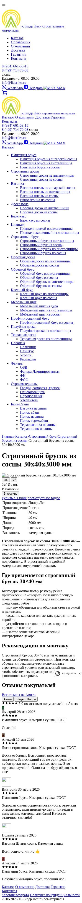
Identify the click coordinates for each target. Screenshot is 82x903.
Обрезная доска (23, 257)
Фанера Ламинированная (39, 371)
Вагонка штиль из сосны (39, 196)
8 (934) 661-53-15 (15, 66)
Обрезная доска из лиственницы (45, 261)
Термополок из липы (36, 429)
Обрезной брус (22, 269)
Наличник (28, 347)
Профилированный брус (30, 318)
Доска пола (19, 204)
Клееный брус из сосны (38, 298)
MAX (60, 88)
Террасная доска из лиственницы (46, 339)
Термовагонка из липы (38, 425)
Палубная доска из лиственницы (45, 331)
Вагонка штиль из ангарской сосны (47, 188)
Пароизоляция (31, 396)
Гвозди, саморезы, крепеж (40, 388)
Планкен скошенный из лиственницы (49, 232)
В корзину (10, 493)
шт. (6, 479)
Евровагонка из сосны (37, 200)
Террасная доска (23, 335)
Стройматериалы (24, 384)
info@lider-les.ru (14, 82)
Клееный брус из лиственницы (44, 294)
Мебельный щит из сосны (40, 314)
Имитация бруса (23, 155)
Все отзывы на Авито (19, 695)
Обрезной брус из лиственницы (45, 273)
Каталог (17, 38)
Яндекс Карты (26, 699)
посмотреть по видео (44, 498)
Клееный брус (22, 290)
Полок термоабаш (34, 420)
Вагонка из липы (33, 408)
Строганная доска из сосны (41, 179)
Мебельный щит (23, 302)
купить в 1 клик (14, 498)
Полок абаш (29, 412)
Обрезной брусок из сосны (41, 286)
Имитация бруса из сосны (40, 167)
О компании (20, 46)
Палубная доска (23, 326)
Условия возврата (15, 895)
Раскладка (28, 359)
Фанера (17, 363)
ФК (23, 375)
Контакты (18, 58)
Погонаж (18, 343)
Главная (8, 436)
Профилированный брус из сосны (46, 322)
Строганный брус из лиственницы (47, 241)
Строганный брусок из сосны (43, 253)
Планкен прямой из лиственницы (46, 228)
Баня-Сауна (20, 404)
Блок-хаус (18, 216)
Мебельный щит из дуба (39, 306)
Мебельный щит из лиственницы (46, 310)
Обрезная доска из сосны (39, 265)
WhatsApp (15, 88)
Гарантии (18, 54)
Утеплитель (29, 400)
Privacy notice (69, 673)
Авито (8, 699)
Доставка (18, 50)
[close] (80, 673)
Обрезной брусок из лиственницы (46, 282)
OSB (23, 367)
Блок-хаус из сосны (35, 220)
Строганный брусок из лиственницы (49, 249)
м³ (14, 479)
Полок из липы (32, 416)
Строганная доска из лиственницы (47, 175)
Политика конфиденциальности (55, 895)
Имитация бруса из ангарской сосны (48, 159)
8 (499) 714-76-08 (15, 70)
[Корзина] (4, 94)
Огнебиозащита (32, 392)
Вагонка (17, 183)
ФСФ (24, 380)
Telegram (36, 88)
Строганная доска (25, 171)
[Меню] (3, 5)
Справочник (20, 42)
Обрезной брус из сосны (39, 277)
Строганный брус (24, 237)
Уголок (25, 355)
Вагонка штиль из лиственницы (45, 192)
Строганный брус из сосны (41, 245)
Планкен (18, 224)
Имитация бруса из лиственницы (46, 163)
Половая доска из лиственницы (44, 208)
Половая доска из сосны (39, 212)
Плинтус (27, 351)
